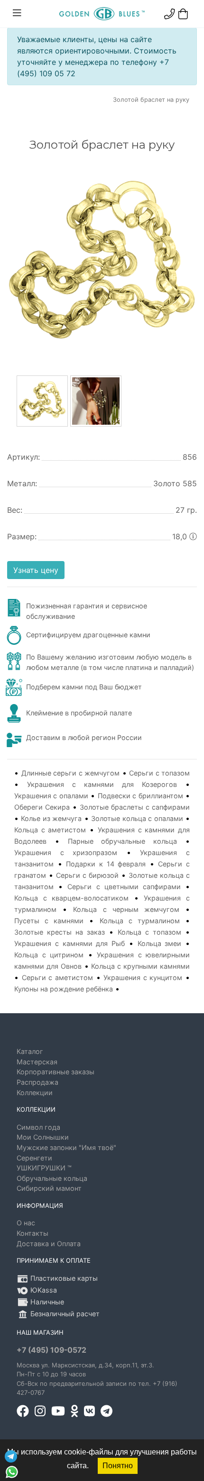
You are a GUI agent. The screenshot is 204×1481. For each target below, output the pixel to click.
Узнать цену (35, 570)
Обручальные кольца (52, 1178)
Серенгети (34, 1158)
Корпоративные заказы (55, 1072)
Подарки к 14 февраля (106, 864)
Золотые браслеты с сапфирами (135, 807)
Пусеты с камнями (48, 921)
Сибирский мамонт (49, 1188)
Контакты (32, 1233)
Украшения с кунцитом (142, 977)
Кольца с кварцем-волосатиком (71, 898)
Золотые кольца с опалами (137, 818)
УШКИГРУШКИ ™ (44, 1168)
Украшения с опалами (51, 796)
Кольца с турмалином (140, 921)
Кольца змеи (160, 943)
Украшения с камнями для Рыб (69, 943)
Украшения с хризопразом (65, 852)
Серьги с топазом (159, 773)
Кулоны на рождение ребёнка (63, 989)
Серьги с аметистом (57, 977)
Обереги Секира (42, 807)
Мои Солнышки (43, 1137)
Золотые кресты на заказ (59, 932)
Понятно (117, 1466)
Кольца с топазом (149, 932)
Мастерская (37, 1062)
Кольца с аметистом (50, 830)
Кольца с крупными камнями (140, 966)
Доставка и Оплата (49, 1244)
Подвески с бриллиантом (140, 796)
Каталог (30, 1051)
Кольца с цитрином (48, 955)
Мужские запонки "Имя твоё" (66, 1147)
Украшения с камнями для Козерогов (102, 784)
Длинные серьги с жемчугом (70, 773)
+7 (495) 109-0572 (51, 1350)
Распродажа (37, 1082)
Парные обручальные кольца (122, 841)
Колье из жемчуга (51, 818)
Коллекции (35, 1092)
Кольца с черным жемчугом (126, 909)
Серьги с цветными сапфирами (124, 887)
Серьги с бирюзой (87, 875)
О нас (26, 1223)
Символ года (38, 1127)
